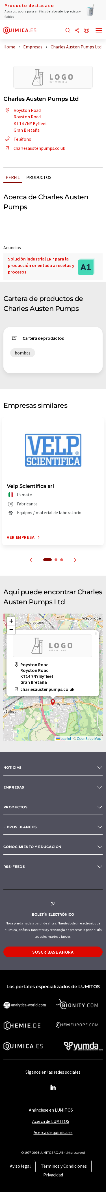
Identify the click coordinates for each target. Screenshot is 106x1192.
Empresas (13, 787)
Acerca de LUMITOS (50, 1121)
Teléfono (22, 139)
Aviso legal (20, 1166)
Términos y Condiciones (64, 1166)
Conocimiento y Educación (32, 847)
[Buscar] (68, 30)
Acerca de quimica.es (53, 1132)
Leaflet (65, 738)
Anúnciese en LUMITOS (51, 1110)
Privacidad (53, 1175)
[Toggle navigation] (99, 31)
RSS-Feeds (14, 866)
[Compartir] (77, 30)
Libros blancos (20, 827)
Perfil (13, 177)
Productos (38, 177)
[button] (53, 702)
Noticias (12, 767)
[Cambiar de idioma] (86, 30)
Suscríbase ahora (52, 952)
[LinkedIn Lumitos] (53, 1087)
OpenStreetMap (89, 738)
